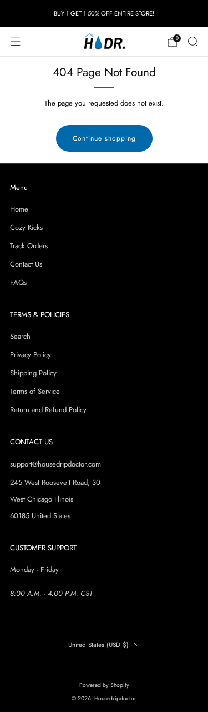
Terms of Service (35, 391)
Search (20, 336)
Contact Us (26, 264)
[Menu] (15, 41)
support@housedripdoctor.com (55, 464)
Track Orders (29, 245)
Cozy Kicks (26, 227)
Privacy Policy (30, 354)
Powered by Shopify (104, 685)
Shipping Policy (33, 373)
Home (19, 209)
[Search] (192, 41)
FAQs (18, 282)
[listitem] (104, 13)
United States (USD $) (98, 644)
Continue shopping (104, 138)
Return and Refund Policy (48, 409)
